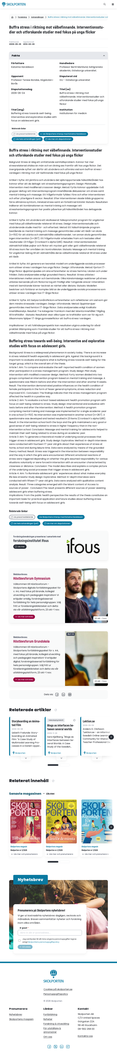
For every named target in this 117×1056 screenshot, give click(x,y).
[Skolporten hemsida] (14, 4)
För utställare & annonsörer (52, 1030)
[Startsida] (12, 17)
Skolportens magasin (21, 1019)
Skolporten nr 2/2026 (54, 850)
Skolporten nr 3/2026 (18, 850)
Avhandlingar (37, 17)
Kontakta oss (85, 1036)
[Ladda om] (55, 710)
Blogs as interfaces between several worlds (60, 727)
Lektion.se (89, 721)
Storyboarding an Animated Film (26, 723)
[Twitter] (55, 1046)
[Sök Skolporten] (105, 4)
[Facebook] (57, 694)
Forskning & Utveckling (56, 1023)
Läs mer (50, 793)
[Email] (70, 694)
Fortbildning (50, 1014)
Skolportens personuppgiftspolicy (43, 942)
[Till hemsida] (53, 976)
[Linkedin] (63, 694)
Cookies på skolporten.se (58, 989)
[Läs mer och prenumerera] (25, 821)
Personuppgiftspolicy (56, 994)
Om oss (47, 1036)
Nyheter (47, 1019)
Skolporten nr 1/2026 (89, 850)
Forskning (22, 17)
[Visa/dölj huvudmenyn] (113, 4)
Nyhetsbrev (15, 1014)
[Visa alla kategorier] (74, 720)
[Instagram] (68, 1046)
